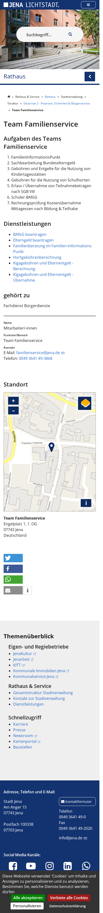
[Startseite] (9, 97)
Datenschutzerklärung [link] (67, 906)
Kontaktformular (78, 801)
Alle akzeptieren (28, 897)
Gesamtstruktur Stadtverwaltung (43, 692)
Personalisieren (27, 905)
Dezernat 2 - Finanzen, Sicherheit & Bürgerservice (56, 103)
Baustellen (22, 747)
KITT (17, 665)
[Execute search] (70, 34)
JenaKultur (22, 653)
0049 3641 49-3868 (35, 358)
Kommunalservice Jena (33, 676)
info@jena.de (70, 838)
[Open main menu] (88, 4)
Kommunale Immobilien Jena (39, 670)
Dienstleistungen (28, 704)
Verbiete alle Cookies (69, 897)
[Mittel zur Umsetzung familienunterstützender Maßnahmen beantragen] (35, 280)
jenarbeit (21, 659)
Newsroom (23, 735)
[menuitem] (50, 661)
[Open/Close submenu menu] (90, 76)
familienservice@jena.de (38, 352)
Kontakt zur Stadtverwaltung (39, 698)
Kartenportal (24, 741)
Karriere (20, 724)
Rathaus (14, 76)
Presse (19, 729)
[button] (13, 558)
